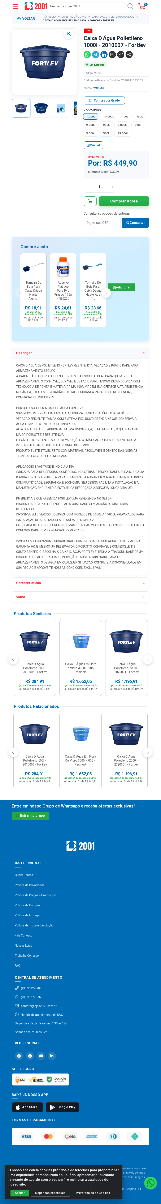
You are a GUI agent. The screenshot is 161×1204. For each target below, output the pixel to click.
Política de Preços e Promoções (36, 895)
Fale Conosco (23, 935)
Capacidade (92, 109)
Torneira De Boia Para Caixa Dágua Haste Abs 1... (92, 290)
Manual (95, 145)
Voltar (28, 19)
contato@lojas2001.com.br (38, 1006)
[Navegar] (20, 293)
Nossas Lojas (23, 945)
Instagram (19, 1056)
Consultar (137, 223)
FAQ (17, 965)
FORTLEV (98, 87)
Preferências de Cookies (93, 1193)
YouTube (41, 1056)
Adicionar (123, 287)
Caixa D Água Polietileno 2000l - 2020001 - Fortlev (126, 668)
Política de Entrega (27, 915)
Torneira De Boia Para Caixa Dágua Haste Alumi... (33, 290)
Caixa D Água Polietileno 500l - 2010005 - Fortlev (35, 668)
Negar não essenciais (50, 1193)
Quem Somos (24, 875)
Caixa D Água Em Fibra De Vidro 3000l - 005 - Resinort (80, 668)
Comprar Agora (124, 201)
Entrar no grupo (32, 816)
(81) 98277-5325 (31, 997)
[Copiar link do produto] (120, 54)
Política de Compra (27, 905)
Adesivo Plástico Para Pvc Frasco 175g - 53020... (63, 290)
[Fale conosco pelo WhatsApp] (150, 1183)
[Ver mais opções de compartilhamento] (129, 54)
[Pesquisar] (130, 6)
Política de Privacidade (30, 885)
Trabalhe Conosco (27, 955)
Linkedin (52, 1056)
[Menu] (15, 6)
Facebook (30, 1056)
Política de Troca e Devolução (34, 925)
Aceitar (20, 1193)
